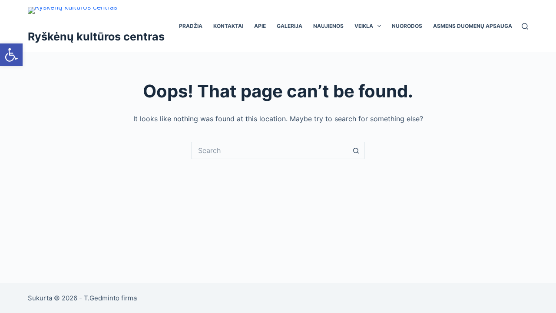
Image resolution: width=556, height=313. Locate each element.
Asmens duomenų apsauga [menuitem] (472, 26)
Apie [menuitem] (260, 26)
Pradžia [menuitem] (190, 26)
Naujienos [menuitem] (328, 26)
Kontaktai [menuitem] (228, 26)
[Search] (525, 26)
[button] (11, 54)
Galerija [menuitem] (289, 26)
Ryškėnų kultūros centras (96, 36)
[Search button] (356, 150)
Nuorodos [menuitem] (407, 26)
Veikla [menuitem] (363, 26)
